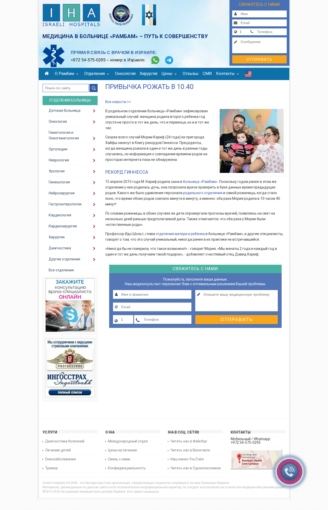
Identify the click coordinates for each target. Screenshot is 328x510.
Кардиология (60, 215)
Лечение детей (58, 450)
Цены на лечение (122, 450)
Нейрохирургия (62, 193)
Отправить (259, 59)
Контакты (225, 73)
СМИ (207, 73)
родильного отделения (202, 193)
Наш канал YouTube (187, 459)
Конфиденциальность (127, 468)
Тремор (51, 468)
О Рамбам (64, 73)
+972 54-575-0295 (88, 60)
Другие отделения (64, 259)
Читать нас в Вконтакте (190, 450)
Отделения (94, 73)
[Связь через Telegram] (169, 60)
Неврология (59, 160)
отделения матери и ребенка (180, 234)
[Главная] (48, 74)
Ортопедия (58, 149)
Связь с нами (119, 459)
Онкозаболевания (60, 459)
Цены (166, 73)
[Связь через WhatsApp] (155, 60)
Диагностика (60, 248)
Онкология (125, 73)
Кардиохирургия (63, 226)
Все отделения (61, 270)
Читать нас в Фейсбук (188, 441)
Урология (57, 171)
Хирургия (148, 73)
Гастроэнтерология (65, 204)
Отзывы (191, 73)
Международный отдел (128, 441)
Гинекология (59, 182)
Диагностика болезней (64, 441)
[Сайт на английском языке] (248, 75)
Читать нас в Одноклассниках (195, 468)
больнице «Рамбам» (200, 182)
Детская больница (64, 110)
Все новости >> (118, 102)
